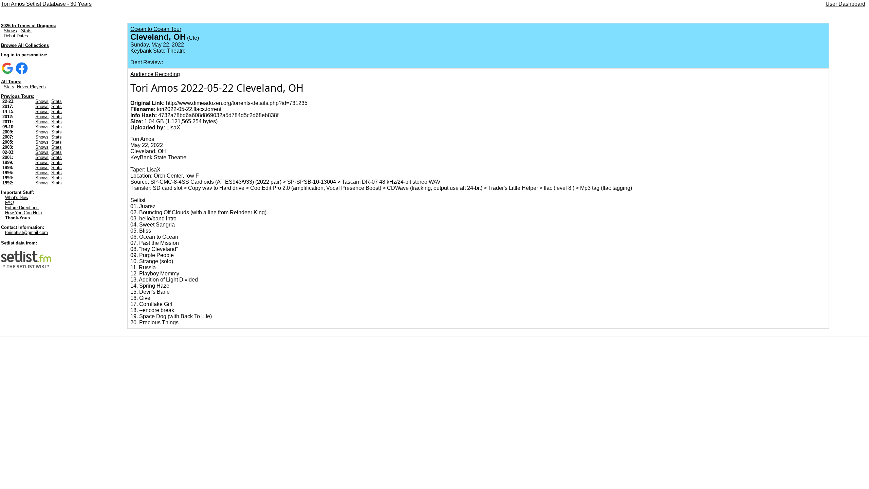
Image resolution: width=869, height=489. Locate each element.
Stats (26, 30)
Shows (10, 30)
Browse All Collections (25, 45)
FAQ (9, 202)
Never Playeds (31, 86)
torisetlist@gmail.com (26, 232)
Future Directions (22, 207)
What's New (16, 197)
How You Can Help (23, 212)
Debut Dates (16, 35)
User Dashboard (845, 4)
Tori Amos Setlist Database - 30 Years (46, 4)
